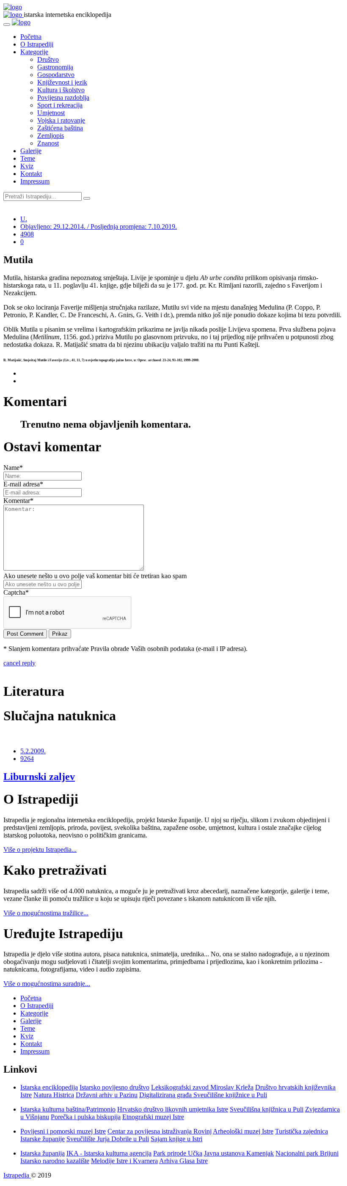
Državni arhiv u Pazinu (107, 1094)
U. (23, 218)
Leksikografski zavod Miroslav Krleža (202, 1087)
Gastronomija (55, 67)
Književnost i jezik (62, 82)
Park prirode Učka (177, 1153)
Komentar (18, 500)
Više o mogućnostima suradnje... (46, 983)
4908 (27, 234)
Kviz (26, 166)
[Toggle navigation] (6, 24)
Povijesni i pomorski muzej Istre (63, 1131)
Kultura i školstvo (61, 89)
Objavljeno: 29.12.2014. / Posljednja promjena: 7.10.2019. (98, 226)
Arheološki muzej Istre (243, 1131)
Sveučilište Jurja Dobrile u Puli (107, 1138)
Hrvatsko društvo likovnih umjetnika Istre (172, 1109)
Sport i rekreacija (60, 105)
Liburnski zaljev (39, 776)
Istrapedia (17, 1175)
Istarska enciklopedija (49, 1087)
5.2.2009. (33, 751)
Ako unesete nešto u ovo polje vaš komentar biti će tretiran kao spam (95, 575)
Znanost (48, 143)
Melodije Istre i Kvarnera (124, 1160)
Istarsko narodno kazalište (54, 1160)
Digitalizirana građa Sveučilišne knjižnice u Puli (203, 1094)
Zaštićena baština (60, 128)
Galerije (30, 150)
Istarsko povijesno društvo (114, 1087)
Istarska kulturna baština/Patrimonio (68, 1109)
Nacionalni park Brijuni (307, 1153)
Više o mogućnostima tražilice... (45, 913)
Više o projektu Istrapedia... (40, 849)
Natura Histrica (53, 1094)
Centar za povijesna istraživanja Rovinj (159, 1131)
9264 (27, 758)
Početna (30, 36)
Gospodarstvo (55, 74)
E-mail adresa (23, 484)
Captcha (16, 592)
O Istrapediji (36, 44)
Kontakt (31, 173)
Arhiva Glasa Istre (183, 1160)
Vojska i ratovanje (61, 120)
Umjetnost (51, 112)
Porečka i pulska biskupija (86, 1116)
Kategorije (34, 51)
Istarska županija (42, 1153)
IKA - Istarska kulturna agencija (108, 1153)
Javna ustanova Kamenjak (239, 1153)
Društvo (48, 59)
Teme (27, 158)
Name (13, 467)
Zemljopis (50, 135)
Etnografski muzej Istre (153, 1116)
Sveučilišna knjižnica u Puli (266, 1109)
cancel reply (19, 663)
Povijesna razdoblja (63, 97)
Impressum (35, 181)
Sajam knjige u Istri (176, 1138)
